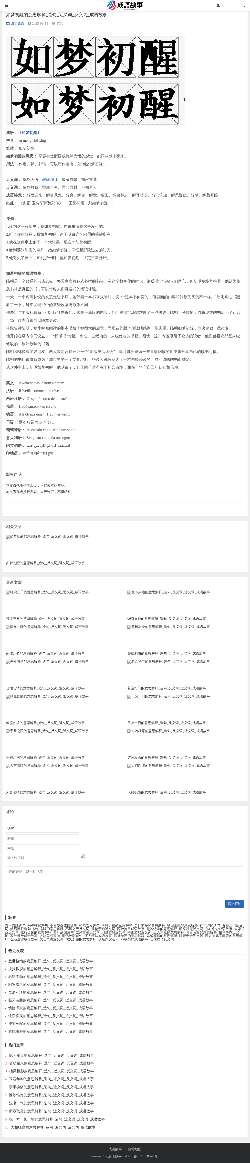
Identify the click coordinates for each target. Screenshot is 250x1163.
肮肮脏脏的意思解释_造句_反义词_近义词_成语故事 (50, 1031)
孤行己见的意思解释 (36, 932)
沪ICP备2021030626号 (141, 1156)
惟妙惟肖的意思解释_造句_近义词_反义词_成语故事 (51, 1095)
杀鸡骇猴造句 (37, 925)
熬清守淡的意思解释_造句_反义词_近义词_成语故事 (50, 992)
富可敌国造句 (63, 932)
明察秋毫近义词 (191, 929)
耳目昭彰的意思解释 (201, 932)
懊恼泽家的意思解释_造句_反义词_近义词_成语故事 (50, 1008)
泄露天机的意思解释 (117, 925)
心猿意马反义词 (162, 939)
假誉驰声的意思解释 (129, 936)
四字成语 (17, 23)
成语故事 (115, 1149)
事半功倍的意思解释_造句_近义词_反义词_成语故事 (51, 1087)
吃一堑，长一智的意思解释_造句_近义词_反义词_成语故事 (57, 1119)
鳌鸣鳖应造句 (89, 925)
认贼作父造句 (108, 939)
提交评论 (234, 904)
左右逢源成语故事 (24, 939)
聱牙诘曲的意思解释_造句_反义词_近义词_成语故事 (50, 1000)
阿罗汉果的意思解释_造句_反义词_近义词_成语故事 (50, 985)
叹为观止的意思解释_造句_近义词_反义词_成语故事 (51, 1055)
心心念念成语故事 (218, 929)
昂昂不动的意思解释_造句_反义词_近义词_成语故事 (50, 977)
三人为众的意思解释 (168, 932)
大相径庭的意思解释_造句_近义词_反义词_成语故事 (53, 1127)
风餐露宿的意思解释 (161, 936)
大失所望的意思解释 (80, 939)
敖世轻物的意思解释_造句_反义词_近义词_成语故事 (50, 961)
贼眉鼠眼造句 (20, 929)
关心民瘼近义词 (51, 939)
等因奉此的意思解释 (182, 925)
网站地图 (135, 1149)
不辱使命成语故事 (63, 925)
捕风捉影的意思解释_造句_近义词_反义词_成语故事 (51, 1071)
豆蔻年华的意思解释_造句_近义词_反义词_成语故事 (51, 1079)
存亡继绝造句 (210, 925)
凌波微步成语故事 (24, 936)
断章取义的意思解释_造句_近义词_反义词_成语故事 (51, 1111)
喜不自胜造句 (15, 925)
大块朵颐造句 (50, 936)
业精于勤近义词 (103, 929)
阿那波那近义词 (139, 932)
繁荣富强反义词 (88, 932)
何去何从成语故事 (98, 936)
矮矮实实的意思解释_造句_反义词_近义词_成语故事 (50, 1016)
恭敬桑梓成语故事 (134, 939)
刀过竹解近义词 (113, 932)
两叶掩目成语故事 (131, 929)
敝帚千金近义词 (191, 936)
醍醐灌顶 (50, 179)
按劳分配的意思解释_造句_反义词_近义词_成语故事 (50, 1024)
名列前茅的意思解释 (149, 925)
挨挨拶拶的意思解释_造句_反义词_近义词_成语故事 (50, 969)
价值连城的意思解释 (48, 929)
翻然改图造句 (72, 936)
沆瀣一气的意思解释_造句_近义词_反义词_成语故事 (51, 1103)
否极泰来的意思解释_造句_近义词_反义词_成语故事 (51, 1063)
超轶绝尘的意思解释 (161, 929)
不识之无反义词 (77, 929)
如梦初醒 (29, 133)
